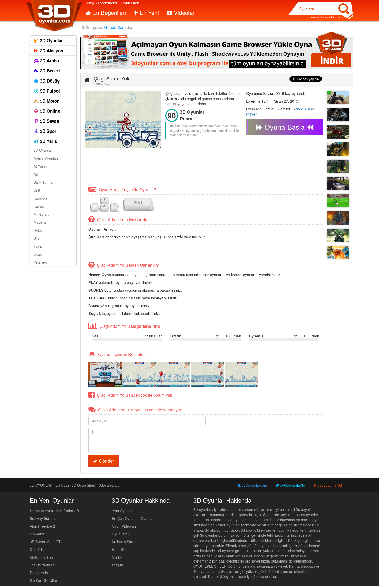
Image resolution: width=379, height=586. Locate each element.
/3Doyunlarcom (254, 485)
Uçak (38, 254)
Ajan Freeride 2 (42, 526)
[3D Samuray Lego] (338, 252)
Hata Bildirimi (122, 549)
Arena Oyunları (46, 158)
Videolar (183, 13)
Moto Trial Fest (42, 557)
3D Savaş (49, 121)
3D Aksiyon (51, 50)
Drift (37, 190)
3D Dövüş (49, 81)
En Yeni (148, 13)
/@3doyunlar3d (292, 485)
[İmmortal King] (338, 218)
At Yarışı (40, 166)
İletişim (117, 564)
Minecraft (41, 214)
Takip (38, 246)
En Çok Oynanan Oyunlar (133, 518)
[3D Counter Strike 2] (338, 97)
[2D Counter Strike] (338, 149)
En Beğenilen (108, 13)
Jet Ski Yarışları (42, 564)
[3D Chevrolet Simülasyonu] (338, 132)
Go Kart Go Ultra (43, 580)
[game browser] (216, 50)
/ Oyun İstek (129, 2)
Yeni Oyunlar (122, 510)
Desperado (39, 572)
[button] (87, 80)
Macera (40, 222)
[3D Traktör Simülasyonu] (338, 166)
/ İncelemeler (106, 2)
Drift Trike (38, 549)
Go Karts (37, 533)
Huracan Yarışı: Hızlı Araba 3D (54, 510)
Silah (38, 238)
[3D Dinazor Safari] (338, 235)
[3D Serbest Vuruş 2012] (338, 200)
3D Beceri (49, 71)
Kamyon (40, 198)
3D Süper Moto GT (45, 541)
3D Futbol (49, 91)
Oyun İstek (120, 533)
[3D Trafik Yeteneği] (338, 183)
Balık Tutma (43, 182)
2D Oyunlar (43, 150)
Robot (38, 230)
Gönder (105, 460)
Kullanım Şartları (125, 541)
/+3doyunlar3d (329, 485)
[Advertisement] (178, 166)
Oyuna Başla (284, 127)
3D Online (49, 111)
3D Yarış (48, 141)
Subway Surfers (43, 518)
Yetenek (40, 262)
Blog (90, 2)
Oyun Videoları (124, 526)
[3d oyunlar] (54, 16)
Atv (36, 174)
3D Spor (47, 131)
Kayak (39, 206)
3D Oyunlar (51, 40)
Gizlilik (117, 557)
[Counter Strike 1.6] (338, 114)
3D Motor (49, 101)
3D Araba (49, 61)
